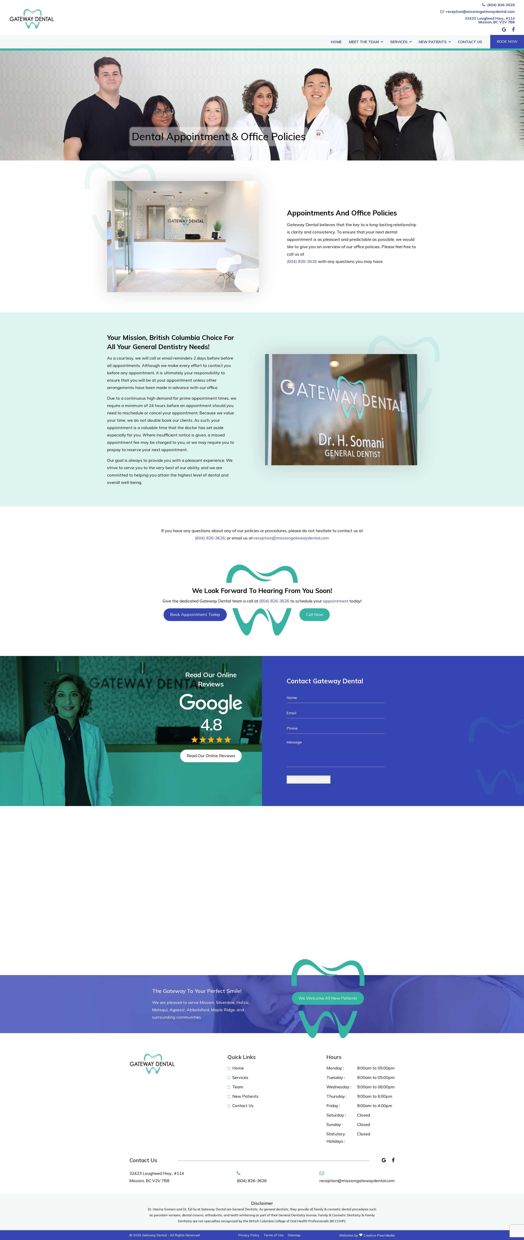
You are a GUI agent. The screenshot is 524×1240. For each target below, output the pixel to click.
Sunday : (334, 1124)
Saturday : (336, 1115)
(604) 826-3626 (501, 5)
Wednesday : (338, 1086)
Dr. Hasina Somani (162, 1209)
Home (336, 41)
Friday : (333, 1105)
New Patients (433, 41)
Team (237, 1086)
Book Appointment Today (195, 614)
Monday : (335, 1068)
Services (399, 41)
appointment (335, 600)
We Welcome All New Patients (327, 998)
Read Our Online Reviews (211, 755)
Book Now (507, 41)
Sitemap (294, 1235)
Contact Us (470, 41)
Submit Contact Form (308, 779)
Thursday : (336, 1096)
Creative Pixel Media (379, 1235)
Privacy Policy (249, 1235)
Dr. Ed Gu (190, 1209)
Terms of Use (274, 1235)
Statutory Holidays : (335, 1137)
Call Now (314, 614)
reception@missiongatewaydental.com (480, 11)
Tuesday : (335, 1077)
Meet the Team (364, 41)
